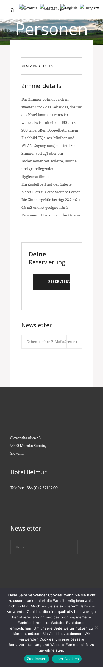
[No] (96, 627)
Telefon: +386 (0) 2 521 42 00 (34, 487)
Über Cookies (67, 659)
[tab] (51, 66)
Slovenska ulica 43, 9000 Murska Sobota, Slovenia (28, 445)
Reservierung (59, 281)
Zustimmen (36, 659)
